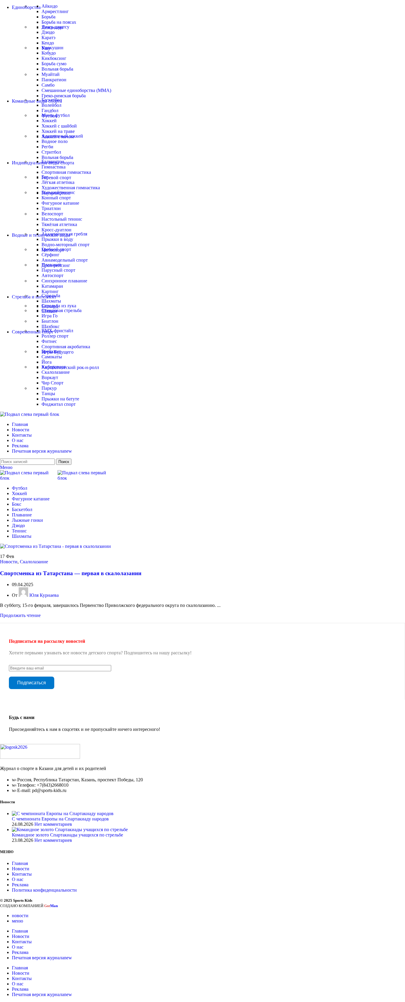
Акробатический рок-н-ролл (70, 367)
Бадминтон (53, 161)
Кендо (48, 42)
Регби (47, 146)
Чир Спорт (52, 382)
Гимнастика (54, 166)
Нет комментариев (53, 824)
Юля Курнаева (44, 595)
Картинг (50, 291)
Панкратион (54, 79)
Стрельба (51, 295)
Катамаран (52, 286)
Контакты (22, 874)
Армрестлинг (55, 11)
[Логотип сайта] (29, 414)
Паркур (49, 388)
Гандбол (50, 110)
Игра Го (50, 315)
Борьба (48, 16)
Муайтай (51, 74)
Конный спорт (56, 197)
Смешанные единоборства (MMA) (76, 90)
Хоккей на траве (58, 131)
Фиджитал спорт (59, 404)
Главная (20, 863)
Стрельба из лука (59, 305)
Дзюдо (48, 32)
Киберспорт (54, 366)
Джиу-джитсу (55, 26)
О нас (17, 879)
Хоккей (49, 120)
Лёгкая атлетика (58, 182)
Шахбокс (51, 326)
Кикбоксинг (54, 58)
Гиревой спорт (56, 177)
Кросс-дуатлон (56, 229)
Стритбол (51, 152)
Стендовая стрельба (62, 310)
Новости (8, 561)
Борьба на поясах (59, 22)
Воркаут (50, 377)
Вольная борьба (57, 68)
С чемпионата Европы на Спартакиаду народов (60, 818)
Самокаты (52, 356)
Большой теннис (58, 192)
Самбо (48, 85)
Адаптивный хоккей (62, 136)
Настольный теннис (62, 219)
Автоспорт (52, 275)
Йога (47, 362)
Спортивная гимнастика (66, 172)
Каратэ (48, 37)
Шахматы (51, 300)
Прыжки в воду (57, 239)
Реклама (20, 884)
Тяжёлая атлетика (59, 224)
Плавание (51, 264)
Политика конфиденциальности (44, 890)
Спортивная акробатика (66, 346)
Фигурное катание (60, 203)
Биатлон (50, 321)
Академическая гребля (64, 233)
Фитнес (49, 341)
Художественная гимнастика (71, 187)
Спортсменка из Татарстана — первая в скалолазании (70, 573)
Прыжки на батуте (60, 398)
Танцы (48, 393)
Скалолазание (56, 372)
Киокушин (52, 47)
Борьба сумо (54, 63)
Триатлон (51, 208)
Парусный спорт (58, 270)
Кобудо (49, 52)
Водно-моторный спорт (66, 244)
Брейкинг (51, 351)
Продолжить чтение (20, 615)
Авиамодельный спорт (65, 260)
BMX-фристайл (57, 330)
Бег (45, 176)
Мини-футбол (56, 115)
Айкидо (50, 6)
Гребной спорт (56, 249)
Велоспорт (52, 213)
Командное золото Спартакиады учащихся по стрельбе (67, 834)
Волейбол (51, 105)
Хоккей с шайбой (59, 125)
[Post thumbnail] (63, 813)
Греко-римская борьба (64, 95)
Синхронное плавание (64, 280)
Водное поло (55, 141)
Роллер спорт (55, 335)
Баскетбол (52, 99)
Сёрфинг (51, 254)
